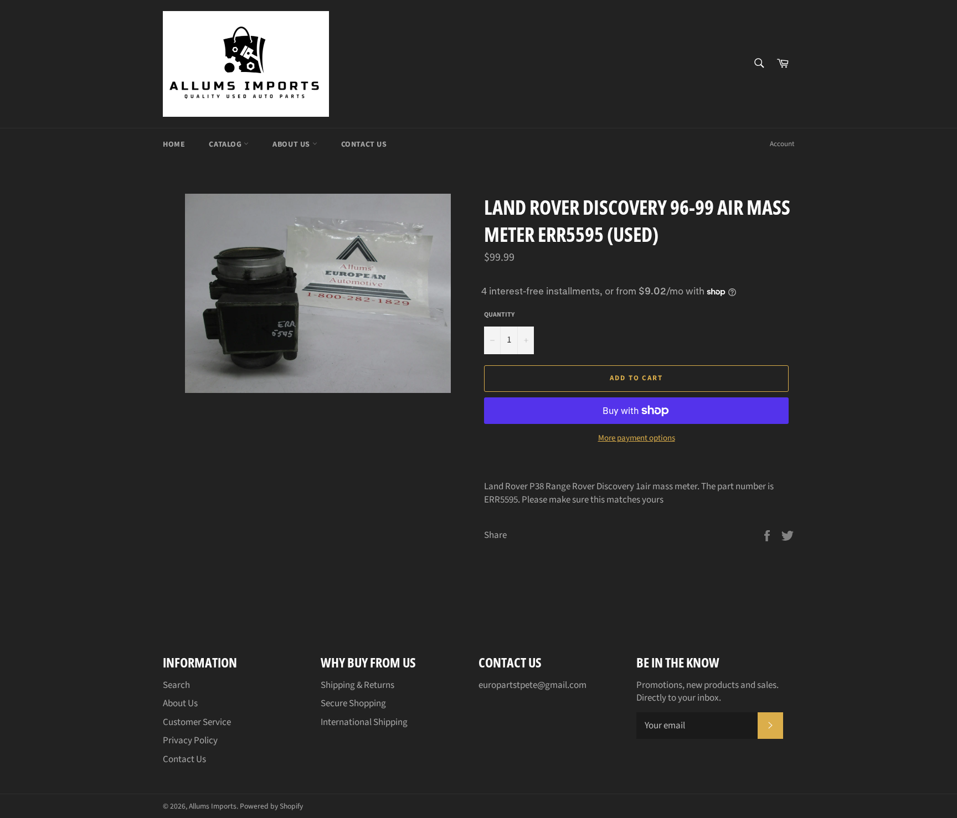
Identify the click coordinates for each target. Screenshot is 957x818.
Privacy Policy (190, 740)
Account (782, 144)
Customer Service (197, 722)
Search (176, 685)
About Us (292, 144)
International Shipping (364, 722)
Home (174, 144)
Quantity (499, 314)
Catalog (226, 144)
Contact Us (364, 144)
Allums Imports (212, 806)
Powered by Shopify (271, 806)
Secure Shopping (353, 703)
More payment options (636, 438)
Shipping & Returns (357, 685)
